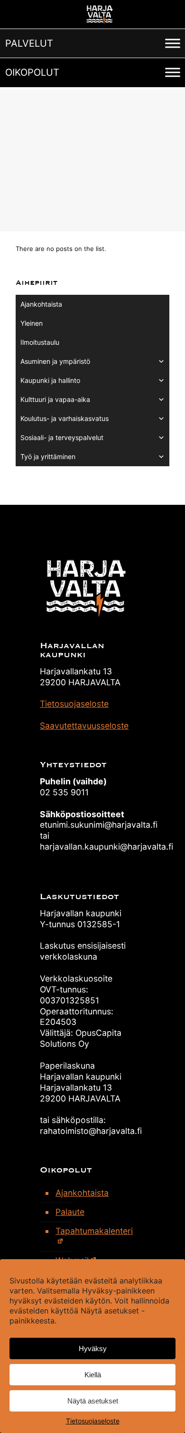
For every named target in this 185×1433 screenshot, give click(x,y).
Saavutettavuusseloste (84, 726)
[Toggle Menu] (172, 43)
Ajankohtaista (41, 304)
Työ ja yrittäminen (47, 456)
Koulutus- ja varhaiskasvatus (64, 418)
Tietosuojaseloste (93, 1421)
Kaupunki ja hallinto (50, 380)
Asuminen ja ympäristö (55, 361)
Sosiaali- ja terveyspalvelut (61, 437)
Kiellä (92, 1375)
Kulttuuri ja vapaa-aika (55, 399)
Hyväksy (93, 1348)
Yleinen (31, 323)
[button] (29, 43)
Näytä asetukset (92, 1401)
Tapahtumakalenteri (94, 1231)
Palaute (70, 1212)
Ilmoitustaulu (39, 342)
